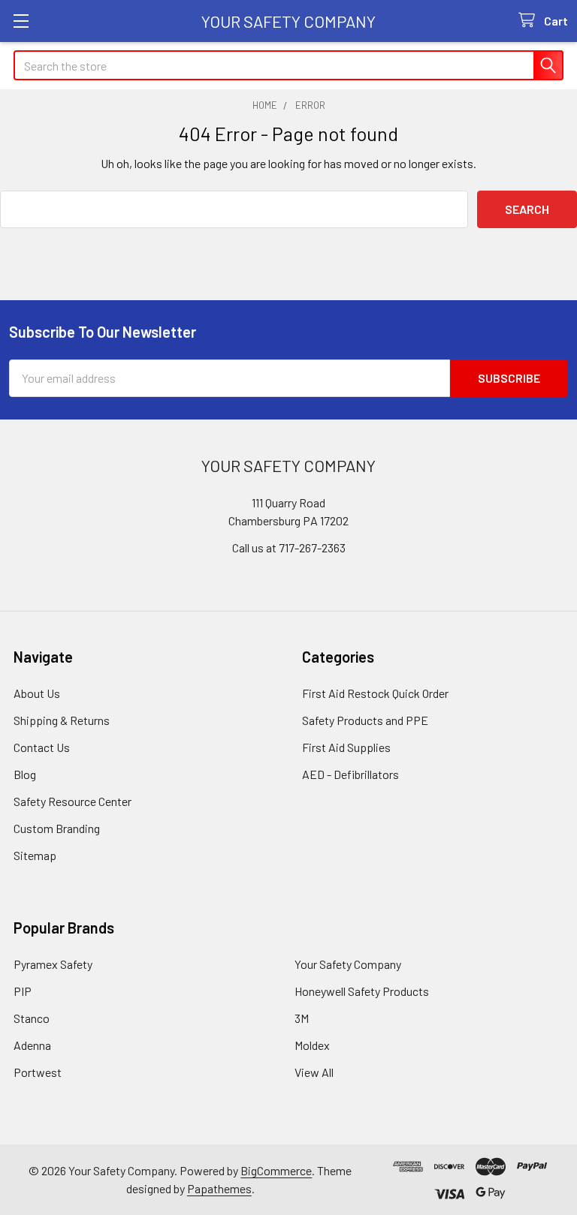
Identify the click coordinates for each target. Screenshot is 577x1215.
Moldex (312, 1045)
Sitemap (35, 855)
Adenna (32, 1045)
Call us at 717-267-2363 (289, 547)
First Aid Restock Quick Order (375, 693)
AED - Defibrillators (350, 774)
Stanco (32, 1018)
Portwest (38, 1072)
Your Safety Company (348, 964)
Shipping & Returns (62, 720)
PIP (23, 991)
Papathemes (219, 1188)
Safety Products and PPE (365, 720)
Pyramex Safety (53, 964)
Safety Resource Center (72, 801)
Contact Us (42, 747)
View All (314, 1072)
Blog (25, 774)
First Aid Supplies (346, 747)
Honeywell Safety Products (362, 991)
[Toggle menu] (20, 20)
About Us (37, 693)
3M (302, 1018)
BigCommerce (276, 1170)
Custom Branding (57, 828)
